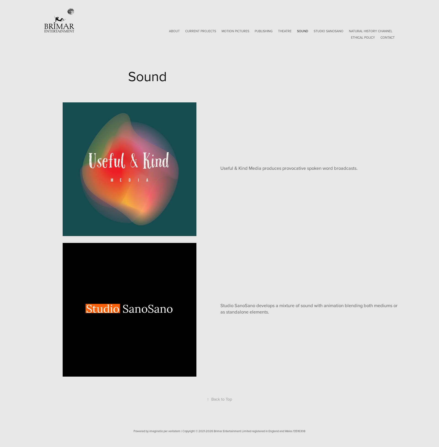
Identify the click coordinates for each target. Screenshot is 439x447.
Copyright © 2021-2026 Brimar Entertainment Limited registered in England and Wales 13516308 (243, 431)
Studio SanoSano (328, 31)
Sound (302, 31)
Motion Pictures (235, 31)
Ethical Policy (363, 37)
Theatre (285, 31)
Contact (387, 37)
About (174, 31)
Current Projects (200, 31)
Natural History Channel (370, 31)
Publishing (264, 31)
